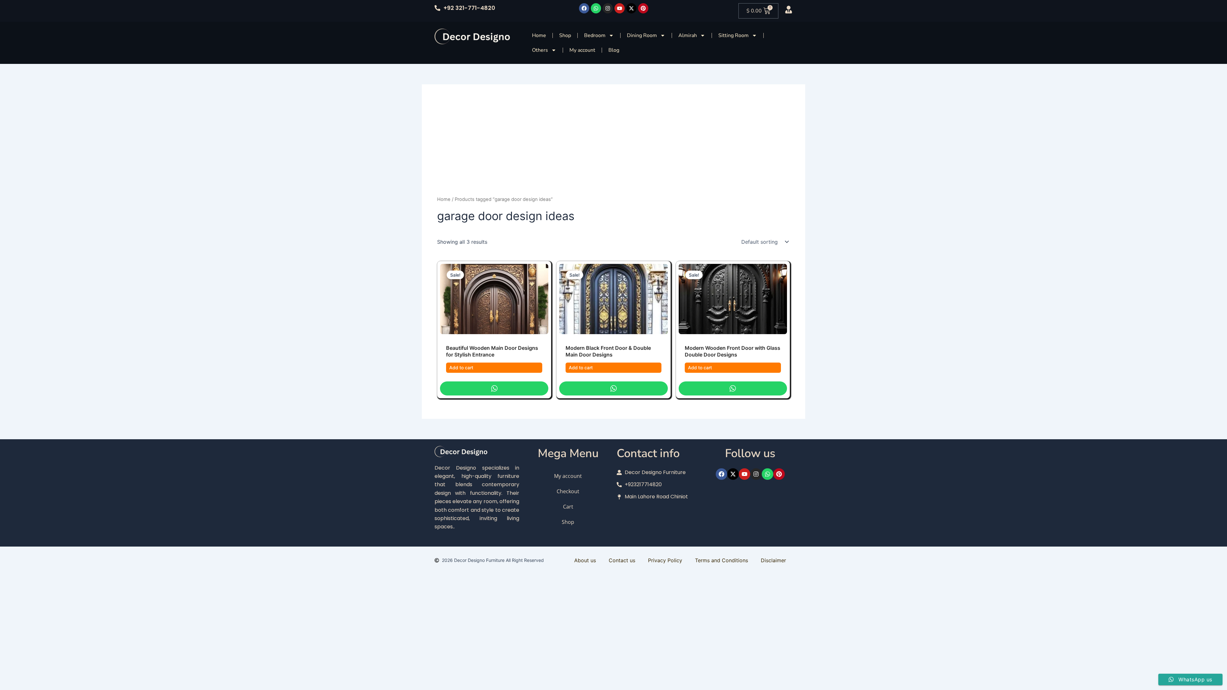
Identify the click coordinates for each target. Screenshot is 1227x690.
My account (582, 50)
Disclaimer (773, 560)
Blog (613, 50)
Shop (565, 35)
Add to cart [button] (461, 367)
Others (540, 50)
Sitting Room (733, 35)
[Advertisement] (613, 147)
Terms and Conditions (721, 560)
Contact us (622, 560)
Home (539, 35)
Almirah (687, 35)
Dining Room (642, 35)
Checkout (568, 491)
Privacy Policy (665, 560)
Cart (568, 506)
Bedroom (595, 35)
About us (585, 560)
